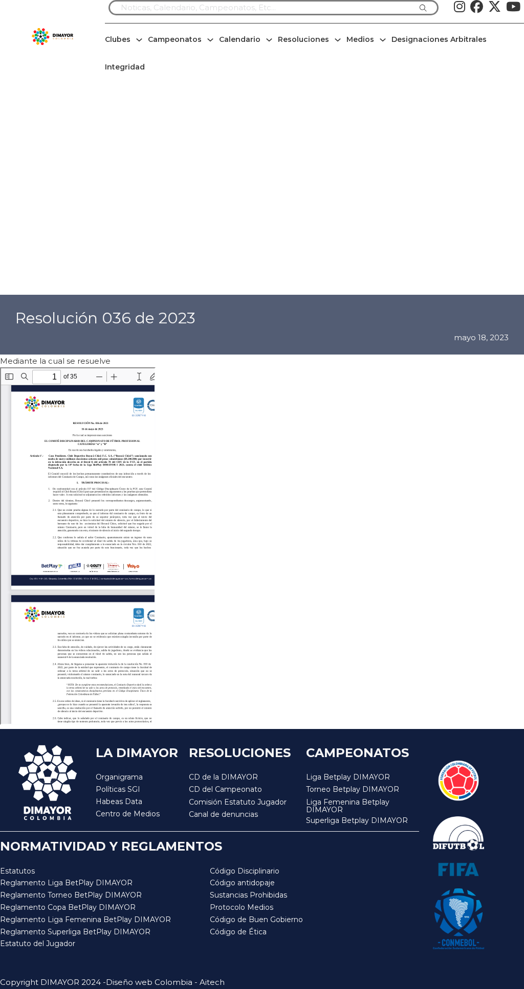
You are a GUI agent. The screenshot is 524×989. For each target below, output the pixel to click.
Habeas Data (119, 801)
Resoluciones (303, 39)
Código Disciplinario (244, 871)
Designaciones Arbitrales (439, 39)
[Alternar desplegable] (139, 39)
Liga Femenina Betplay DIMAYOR (347, 806)
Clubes (117, 39)
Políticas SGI (118, 789)
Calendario (239, 39)
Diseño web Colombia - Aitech (165, 982)
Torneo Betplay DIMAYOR (352, 789)
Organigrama (119, 777)
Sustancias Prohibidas (248, 895)
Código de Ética (238, 931)
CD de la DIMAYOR (223, 777)
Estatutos (17, 871)
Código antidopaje (242, 882)
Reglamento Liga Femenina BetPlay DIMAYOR (85, 919)
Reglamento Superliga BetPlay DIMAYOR (75, 931)
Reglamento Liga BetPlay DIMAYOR (66, 882)
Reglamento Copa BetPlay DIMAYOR (68, 907)
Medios (360, 39)
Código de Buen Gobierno (256, 919)
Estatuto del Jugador (37, 943)
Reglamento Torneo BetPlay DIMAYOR (71, 895)
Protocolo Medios (241, 907)
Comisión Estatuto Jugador (238, 802)
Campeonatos (175, 39)
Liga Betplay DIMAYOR (348, 777)
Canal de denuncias (223, 814)
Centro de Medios (128, 813)
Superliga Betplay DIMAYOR (357, 821)
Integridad (125, 67)
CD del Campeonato (225, 789)
